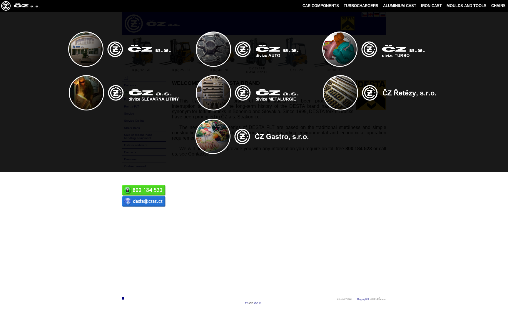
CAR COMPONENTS (321, 6)
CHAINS (498, 6)
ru (261, 303)
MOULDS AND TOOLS (467, 6)
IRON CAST (431, 6)
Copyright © (363, 299)
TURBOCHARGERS (361, 6)
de (256, 303)
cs (246, 303)
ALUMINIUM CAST (399, 6)
